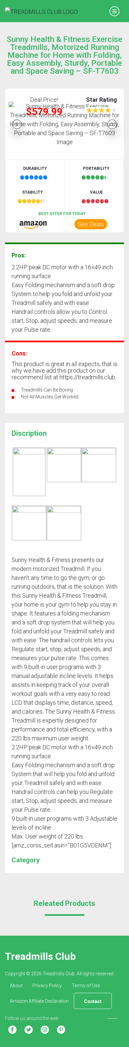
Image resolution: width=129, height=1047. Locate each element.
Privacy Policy (47, 985)
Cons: (19, 353)
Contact (93, 1001)
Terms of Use (86, 985)
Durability (35, 168)
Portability (96, 168)
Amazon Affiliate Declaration (39, 1001)
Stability (32, 192)
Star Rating (101, 99)
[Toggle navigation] (114, 11)
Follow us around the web (32, 1018)
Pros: (19, 255)
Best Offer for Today (62, 213)
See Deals (91, 224)
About (16, 985)
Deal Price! (44, 99)
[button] (17, 124)
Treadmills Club (40, 956)
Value (96, 192)
